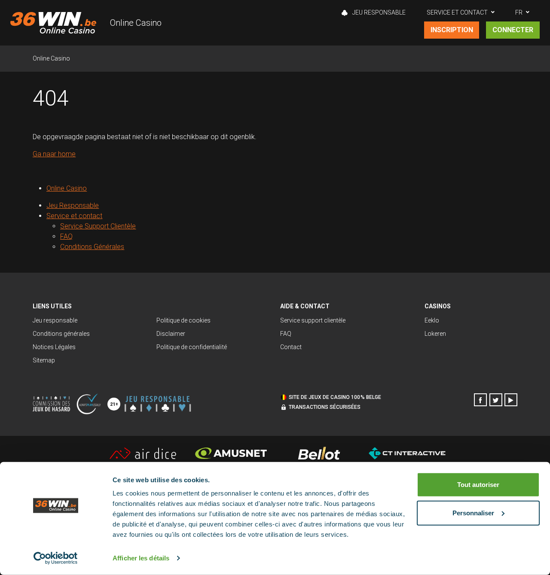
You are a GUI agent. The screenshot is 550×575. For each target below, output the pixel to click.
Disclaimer (170, 333)
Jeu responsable (55, 320)
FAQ (66, 236)
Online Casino (136, 23)
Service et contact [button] (457, 12)
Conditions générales (61, 333)
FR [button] (518, 12)
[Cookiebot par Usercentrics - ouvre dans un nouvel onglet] (55, 558)
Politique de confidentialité (191, 347)
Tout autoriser (478, 484)
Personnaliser (473, 512)
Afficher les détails (141, 558)
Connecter (512, 30)
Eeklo (432, 320)
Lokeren (435, 333)
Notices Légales (54, 347)
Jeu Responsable (378, 12)
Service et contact (74, 216)
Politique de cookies (183, 320)
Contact (291, 347)
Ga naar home (54, 154)
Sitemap (44, 360)
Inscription (452, 30)
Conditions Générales (92, 247)
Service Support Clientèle (98, 226)
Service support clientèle (313, 320)
